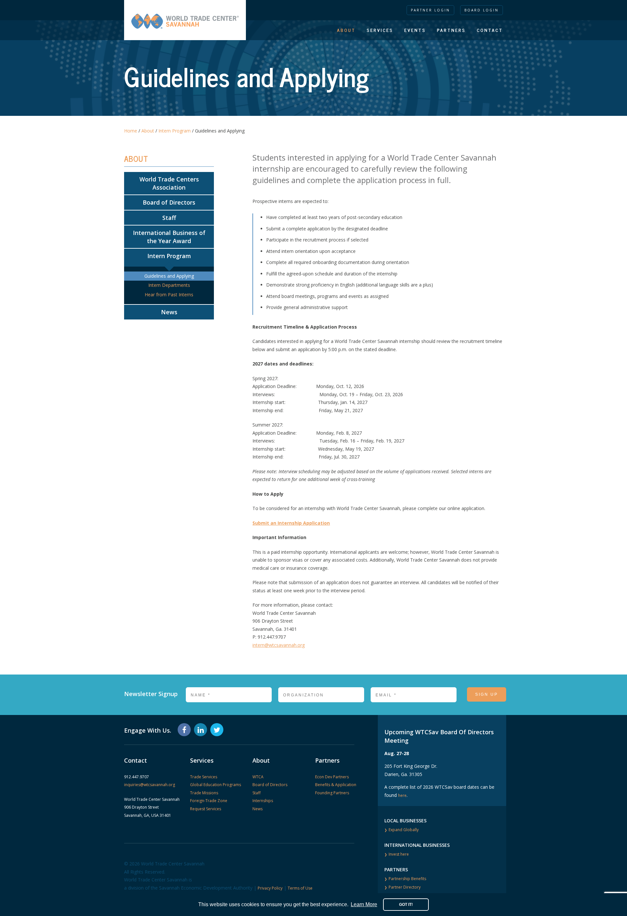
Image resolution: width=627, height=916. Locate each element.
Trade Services (203, 777)
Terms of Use (300, 888)
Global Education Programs (215, 784)
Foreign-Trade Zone (208, 800)
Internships (262, 800)
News (169, 312)
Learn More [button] (364, 904)
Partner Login (430, 10)
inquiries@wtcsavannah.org (149, 784)
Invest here (399, 854)
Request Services (205, 809)
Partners (451, 30)
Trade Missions (204, 793)
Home (130, 131)
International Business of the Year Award (169, 237)
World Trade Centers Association (169, 183)
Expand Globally (404, 829)
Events (415, 30)
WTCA (258, 777)
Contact (490, 30)
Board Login (481, 10)
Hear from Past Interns (169, 294)
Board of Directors (169, 202)
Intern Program (174, 131)
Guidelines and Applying (169, 276)
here (402, 795)
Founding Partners (332, 793)
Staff (169, 218)
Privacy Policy (270, 888)
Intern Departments (169, 285)
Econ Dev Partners (332, 777)
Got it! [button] (406, 904)
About (346, 30)
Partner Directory (405, 887)
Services (380, 30)
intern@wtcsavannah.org (278, 645)
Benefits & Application (335, 784)
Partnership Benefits (407, 878)
